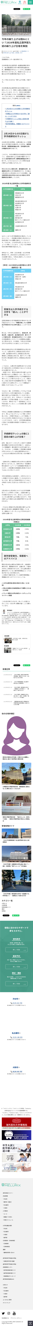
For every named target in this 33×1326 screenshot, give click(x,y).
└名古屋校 (6, 1205)
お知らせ (4, 903)
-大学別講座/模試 (7, 1225)
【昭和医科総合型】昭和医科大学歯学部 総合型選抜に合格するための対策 (21, 703)
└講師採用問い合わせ (8, 1252)
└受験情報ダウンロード (9, 1276)
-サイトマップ (6, 1303)
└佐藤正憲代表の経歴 (8, 1261)
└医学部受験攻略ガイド (9, 1270)
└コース (5, 1214)
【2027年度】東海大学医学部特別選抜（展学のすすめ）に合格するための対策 (21, 676)
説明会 (4, 911)
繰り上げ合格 (10, 52)
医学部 (5, 52)
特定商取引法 (5, 1318)
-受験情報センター (8, 1267)
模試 (3, 909)
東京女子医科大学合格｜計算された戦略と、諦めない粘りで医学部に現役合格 (16, 758)
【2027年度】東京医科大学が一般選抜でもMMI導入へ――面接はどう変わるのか (21, 689)
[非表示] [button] (18, 105)
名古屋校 (15, 1033)
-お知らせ (5, 1285)
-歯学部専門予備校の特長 (9, 1264)
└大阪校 (5, 1208)
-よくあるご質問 (7, 1300)
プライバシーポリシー (16, 1318)
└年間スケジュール (8, 1220)
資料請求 (20, 3)
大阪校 (15, 1067)
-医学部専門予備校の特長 (9, 1258)
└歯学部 (5, 1237)
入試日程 (17, 52)
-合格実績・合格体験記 (9, 1240)
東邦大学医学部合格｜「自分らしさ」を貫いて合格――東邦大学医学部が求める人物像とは (16, 819)
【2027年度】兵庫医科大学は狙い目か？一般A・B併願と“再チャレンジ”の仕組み (21, 696)
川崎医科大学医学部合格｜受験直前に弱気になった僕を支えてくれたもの (16, 787)
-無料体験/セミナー (8, 1193)
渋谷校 (15, 998)
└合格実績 (6, 1243)
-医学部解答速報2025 (8, 1279)
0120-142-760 (17, 1003)
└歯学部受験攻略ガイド (9, 1273)
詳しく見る (16, 950)
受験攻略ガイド (25, 51)
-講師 (4, 1249)
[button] (30, 2)
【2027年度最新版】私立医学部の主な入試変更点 (21, 682)
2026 (21, 52)
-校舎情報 (5, 1196)
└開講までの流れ (7, 1217)
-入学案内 (5, 1211)
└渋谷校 (5, 1199)
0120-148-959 (17, 1037)
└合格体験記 (6, 1246)
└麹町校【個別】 (7, 1202)
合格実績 (4, 905)
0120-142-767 (17, 1071)
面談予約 (24, 3)
